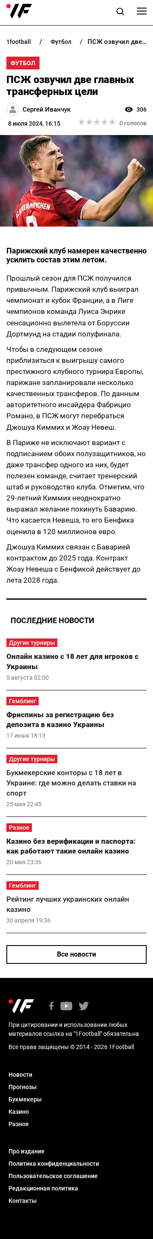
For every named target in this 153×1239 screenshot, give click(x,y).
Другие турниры (32, 642)
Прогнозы (22, 1087)
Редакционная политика (43, 1188)
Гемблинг (22, 701)
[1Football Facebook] (51, 1007)
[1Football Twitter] (84, 1007)
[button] (120, 13)
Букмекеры (25, 1099)
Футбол (23, 63)
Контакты (22, 1200)
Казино (18, 1111)
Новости (20, 1074)
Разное (19, 827)
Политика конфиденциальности (53, 1163)
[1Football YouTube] (66, 1007)
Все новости (76, 954)
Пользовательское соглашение (53, 1176)
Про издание (26, 1151)
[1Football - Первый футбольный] (19, 11)
